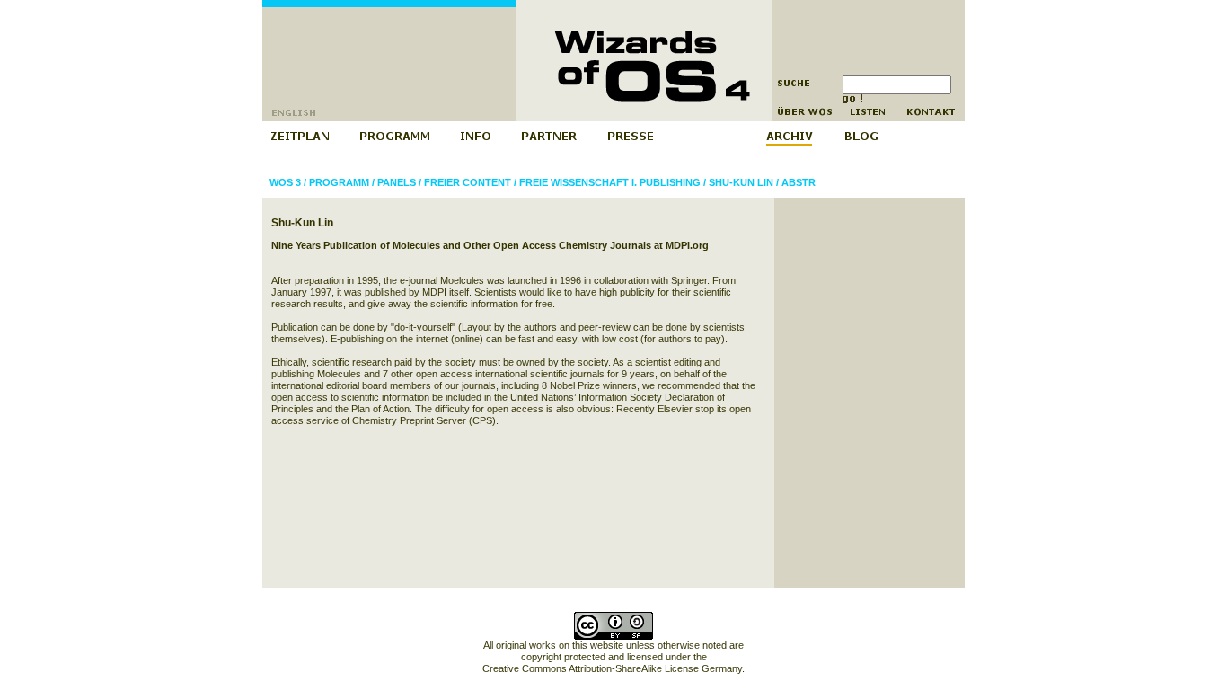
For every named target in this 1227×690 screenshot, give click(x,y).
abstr (798, 182)
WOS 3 (285, 182)
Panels (396, 182)
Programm (339, 182)
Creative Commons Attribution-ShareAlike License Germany (612, 668)
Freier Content (467, 182)
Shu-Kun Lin (741, 182)
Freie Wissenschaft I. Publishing (610, 182)
